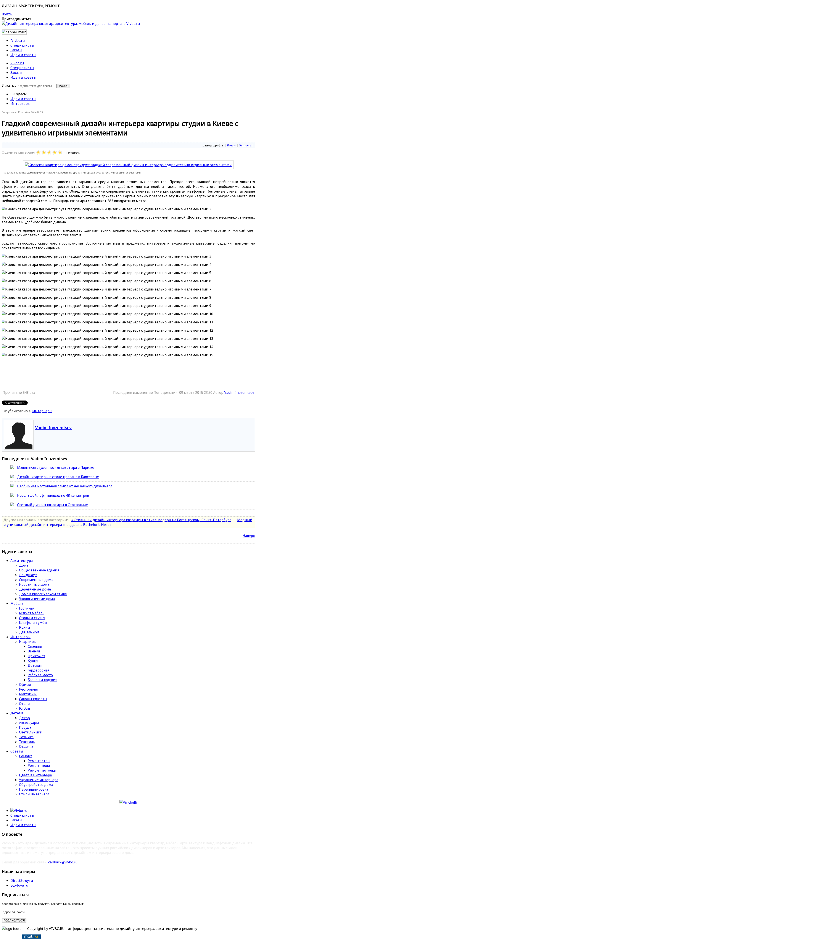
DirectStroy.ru (21, 880)
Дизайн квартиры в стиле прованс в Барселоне (58, 476)
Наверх (249, 535)
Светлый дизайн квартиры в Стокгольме (52, 504)
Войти (7, 14)
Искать (63, 86)
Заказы (16, 72)
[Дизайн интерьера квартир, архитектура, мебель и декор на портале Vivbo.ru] (71, 23)
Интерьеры (20, 103)
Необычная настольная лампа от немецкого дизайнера (64, 486)
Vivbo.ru (17, 63)
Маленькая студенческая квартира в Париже (55, 467)
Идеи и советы (23, 77)
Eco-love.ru (19, 885)
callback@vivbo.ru (62, 862)
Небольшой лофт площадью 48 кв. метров (53, 495)
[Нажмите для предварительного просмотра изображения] (128, 164)
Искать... (9, 85)
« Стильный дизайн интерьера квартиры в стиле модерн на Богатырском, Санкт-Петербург (151, 519)
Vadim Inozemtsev (239, 392)
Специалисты (22, 67)
